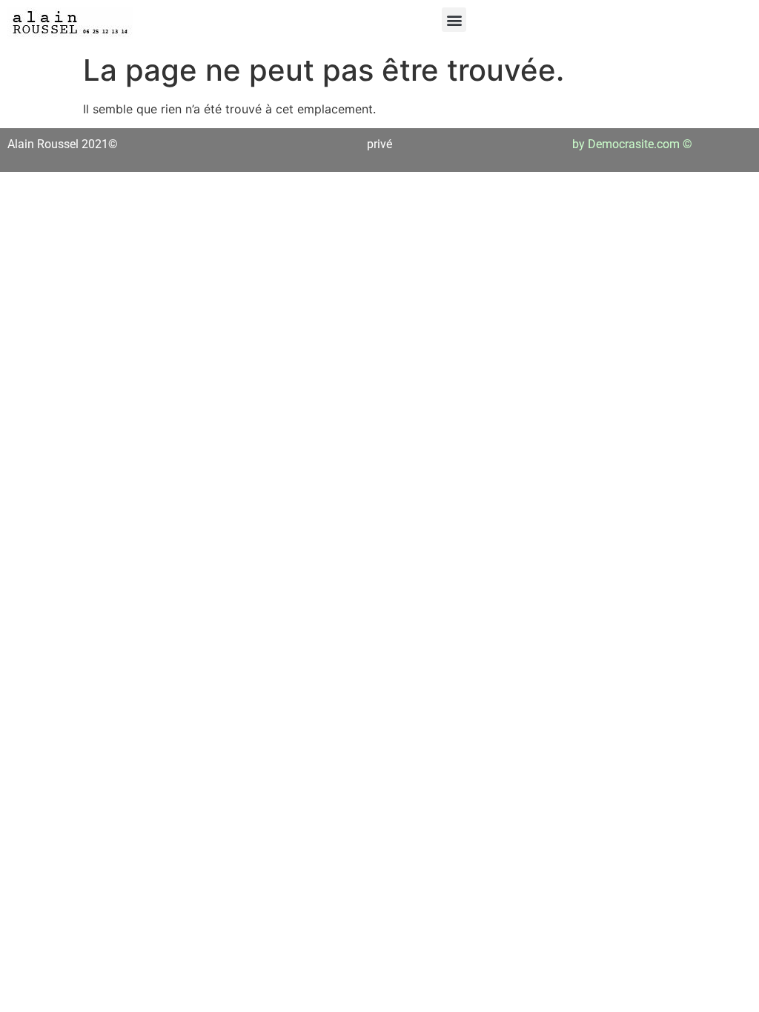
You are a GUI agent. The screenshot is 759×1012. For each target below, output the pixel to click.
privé (379, 144)
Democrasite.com (634, 144)
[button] (454, 19)
